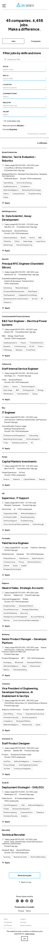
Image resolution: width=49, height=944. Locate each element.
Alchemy (6, 634)
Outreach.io (7, 739)
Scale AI (5, 783)
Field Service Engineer (15, 543)
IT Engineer (8, 412)
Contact (23, 922)
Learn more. (30, 933)
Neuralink (6, 830)
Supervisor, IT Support (15, 498)
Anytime (13, 129)
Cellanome (6, 364)
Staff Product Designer (16, 743)
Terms (28, 911)
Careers (23, 919)
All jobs (20, 125)
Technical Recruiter (13, 834)
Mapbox (5, 583)
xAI (3, 493)
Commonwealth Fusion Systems (16, 316)
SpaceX (5, 259)
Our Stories (8, 925)
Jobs (13, 41)
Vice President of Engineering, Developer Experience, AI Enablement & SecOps (20, 692)
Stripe (4, 457)
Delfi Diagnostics (9, 211)
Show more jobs (24, 875)
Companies (36, 41)
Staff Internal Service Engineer (20, 368)
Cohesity (6, 684)
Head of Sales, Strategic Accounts (23, 588)
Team (6, 919)
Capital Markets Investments (19, 461)
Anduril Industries (9, 152)
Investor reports (26, 925)
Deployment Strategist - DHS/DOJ (23, 787)
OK (24, 938)
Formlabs (6, 538)
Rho (3, 408)
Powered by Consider (37, 133)
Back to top (26, 882)
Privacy (21, 911)
